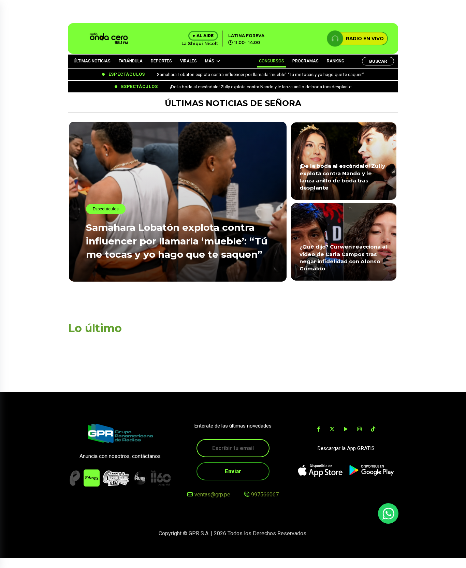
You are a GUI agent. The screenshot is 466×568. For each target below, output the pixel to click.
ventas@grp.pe (212, 494)
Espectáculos (106, 209)
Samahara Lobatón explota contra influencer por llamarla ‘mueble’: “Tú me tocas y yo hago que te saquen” (176, 241)
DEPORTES (161, 61)
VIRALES (188, 61)
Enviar (233, 471)
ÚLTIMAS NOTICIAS (92, 61)
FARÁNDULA (131, 61)
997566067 (265, 494)
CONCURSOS (271, 61)
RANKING (335, 61)
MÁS (209, 61)
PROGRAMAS (305, 61)
